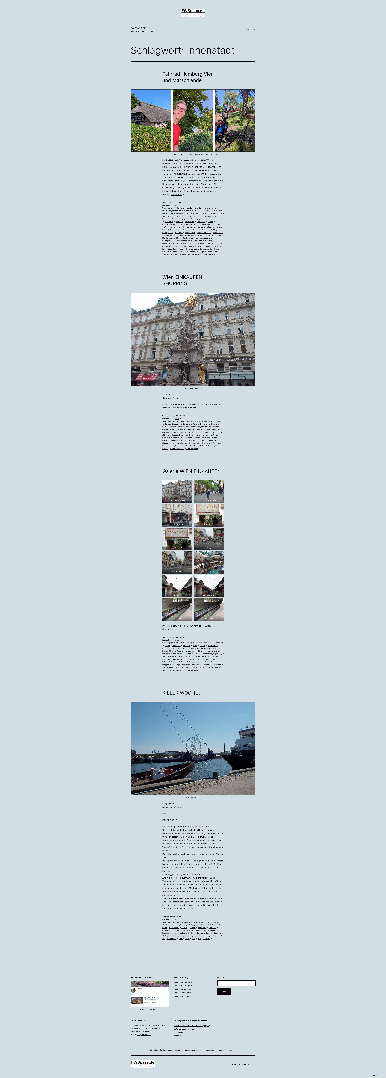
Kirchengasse (189, 429)
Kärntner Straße (168, 429)
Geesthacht (166, 224)
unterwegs (200, 252)
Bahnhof (193, 208)
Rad (201, 243)
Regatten (165, 933)
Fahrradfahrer (209, 216)
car (208, 922)
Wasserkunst (196, 254)
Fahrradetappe (195, 216)
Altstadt (181, 421)
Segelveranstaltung (197, 936)
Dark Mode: (376, 1075)
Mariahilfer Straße (170, 435)
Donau (167, 424)
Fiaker (195, 424)
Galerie (210, 222)
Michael (173, 235)
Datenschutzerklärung (183, 1029)
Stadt (177, 419)
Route (174, 933)
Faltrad (187, 219)
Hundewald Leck (181, 996)
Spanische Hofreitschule (190, 443)
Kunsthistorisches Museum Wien (183, 432)
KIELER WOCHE (180, 693)
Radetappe (216, 243)
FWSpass (179, 222)
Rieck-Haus (166, 249)
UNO (193, 446)
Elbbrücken (180, 213)
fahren (177, 216)
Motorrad (212, 928)
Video (208, 252)
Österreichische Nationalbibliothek (186, 438)
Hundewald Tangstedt (183, 989)
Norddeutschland (205, 238)
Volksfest (206, 939)
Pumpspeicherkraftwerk (171, 243)
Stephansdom (167, 446)
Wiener (165, 449)
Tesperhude (175, 252)
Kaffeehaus (205, 427)
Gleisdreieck (187, 224)
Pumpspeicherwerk (190, 243)
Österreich (166, 438)
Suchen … (221, 978)
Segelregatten (182, 936)
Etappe (207, 213)
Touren (191, 252)
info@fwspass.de (144, 1034)
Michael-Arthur (197, 235)
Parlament (205, 438)
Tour (184, 252)
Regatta (213, 930)
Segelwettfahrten (213, 936)
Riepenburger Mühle (180, 249)
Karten (164, 230)
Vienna (210, 446)
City (213, 922)
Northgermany (167, 241)
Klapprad (197, 230)
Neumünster (166, 930)
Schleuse (194, 249)
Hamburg (176, 227)
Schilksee (191, 933)
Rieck (219, 246)
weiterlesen (177, 194)
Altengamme (183, 208)
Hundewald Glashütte (183, 982)
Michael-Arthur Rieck (213, 235)
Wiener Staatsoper (177, 449)
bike (203, 922)
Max (166, 235)
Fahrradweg (178, 219)
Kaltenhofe (210, 227)
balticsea (187, 922)
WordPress (248, 1064)
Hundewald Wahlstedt (183, 986)
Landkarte (179, 233)
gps (214, 224)
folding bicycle (205, 219)
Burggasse (208, 421)
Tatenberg (204, 249)
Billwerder (166, 211)
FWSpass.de (138, 28)
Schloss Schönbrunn (196, 440)
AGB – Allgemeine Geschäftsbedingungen (191, 1025)
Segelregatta (170, 936)
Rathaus (165, 440)
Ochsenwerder (196, 241)
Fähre (215, 213)
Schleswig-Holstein (204, 933)
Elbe (188, 213)
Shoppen (165, 443)
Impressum (178, 1032)
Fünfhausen (169, 222)
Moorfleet (180, 238)
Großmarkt (166, 227)
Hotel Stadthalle (168, 427)
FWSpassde (201, 222)
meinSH (192, 928)
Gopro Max (206, 224)
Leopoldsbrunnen (204, 432)
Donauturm (176, 424)
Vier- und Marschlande (170, 254)
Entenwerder (198, 213)
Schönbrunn (211, 440)
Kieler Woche (174, 928)
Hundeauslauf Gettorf (183, 993)
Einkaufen (186, 424)
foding (195, 219)
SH (163, 939)
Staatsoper (217, 443)
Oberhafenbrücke (182, 241)
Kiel (213, 925)
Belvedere (198, 421)
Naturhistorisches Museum (201, 435)
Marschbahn (190, 233)
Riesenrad (174, 440)
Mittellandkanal (168, 238)
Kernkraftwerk (175, 230)
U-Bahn (186, 446)
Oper (215, 435)
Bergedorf (203, 208)
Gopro (196, 224)
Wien (217, 446)
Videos (216, 252)
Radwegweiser (208, 246)
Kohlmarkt (200, 429)
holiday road (194, 925)
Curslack (207, 211)
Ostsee (205, 930)
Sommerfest (171, 939)
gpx (219, 224)
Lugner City (217, 432)
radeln (207, 243)
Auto (180, 922)
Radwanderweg (186, 246)
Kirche (179, 429)
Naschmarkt (183, 435)
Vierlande (185, 254)
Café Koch (197, 211)
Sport (181, 939)
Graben (202, 424)
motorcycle (202, 928)
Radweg (198, 246)
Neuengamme (191, 238)
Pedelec (208, 241)
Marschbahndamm (204, 233)
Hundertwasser (183, 427)
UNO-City (201, 446)
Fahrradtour (166, 219)
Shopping (175, 443)
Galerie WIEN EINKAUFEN (191, 471)
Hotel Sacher (213, 424)
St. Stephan (206, 443)
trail (199, 939)
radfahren (166, 246)
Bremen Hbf (176, 211)
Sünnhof (178, 446)
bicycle (211, 208)
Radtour (175, 246)
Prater (213, 438)
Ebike (172, 213)
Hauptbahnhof (187, 227)
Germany (176, 224)
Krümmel (207, 230)
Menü (247, 29)
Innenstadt (200, 227)
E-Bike (164, 213)
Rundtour (181, 933)
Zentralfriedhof (192, 449)
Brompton (187, 211)
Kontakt (177, 1036)
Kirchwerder (187, 230)
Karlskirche (216, 427)
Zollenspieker (208, 254)
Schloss (183, 440)
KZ (214, 230)
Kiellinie (184, 928)
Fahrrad (178, 205)
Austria (189, 421)
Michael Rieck (184, 235)
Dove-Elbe (217, 211)
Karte (219, 227)
